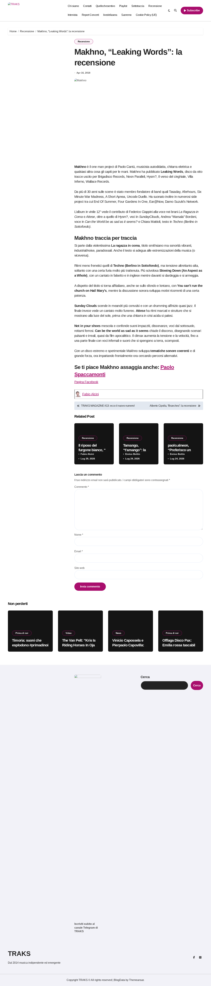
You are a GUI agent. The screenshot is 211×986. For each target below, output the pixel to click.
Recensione (155, 6)
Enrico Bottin (132, 454)
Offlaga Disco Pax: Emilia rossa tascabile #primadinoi (179, 645)
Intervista (72, 14)
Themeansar (136, 980)
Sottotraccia (137, 6)
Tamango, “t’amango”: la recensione (134, 450)
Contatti (87, 6)
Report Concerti (90, 14)
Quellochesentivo (105, 6)
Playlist (123, 6)
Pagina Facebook (86, 382)
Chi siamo (73, 6)
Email (78, 551)
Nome (78, 534)
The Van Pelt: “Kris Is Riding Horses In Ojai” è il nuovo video (79, 645)
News (118, 633)
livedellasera (110, 14)
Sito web (79, 568)
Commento (81, 486)
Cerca (145, 677)
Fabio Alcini (90, 394)
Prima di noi (21, 633)
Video (69, 633)
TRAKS (19, 953)
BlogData (119, 980)
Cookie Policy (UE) (146, 14)
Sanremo (126, 14)
